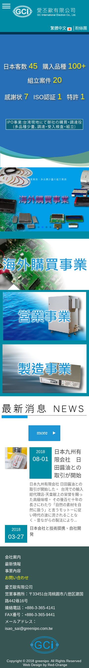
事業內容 (13, 571)
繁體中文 (58, 28)
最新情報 (13, 564)
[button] (39, 227)
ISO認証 (44, 97)
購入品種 (54, 66)
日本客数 (15, 66)
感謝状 (13, 97)
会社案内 (13, 557)
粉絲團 (81, 28)
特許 (73, 97)
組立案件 (39, 80)
